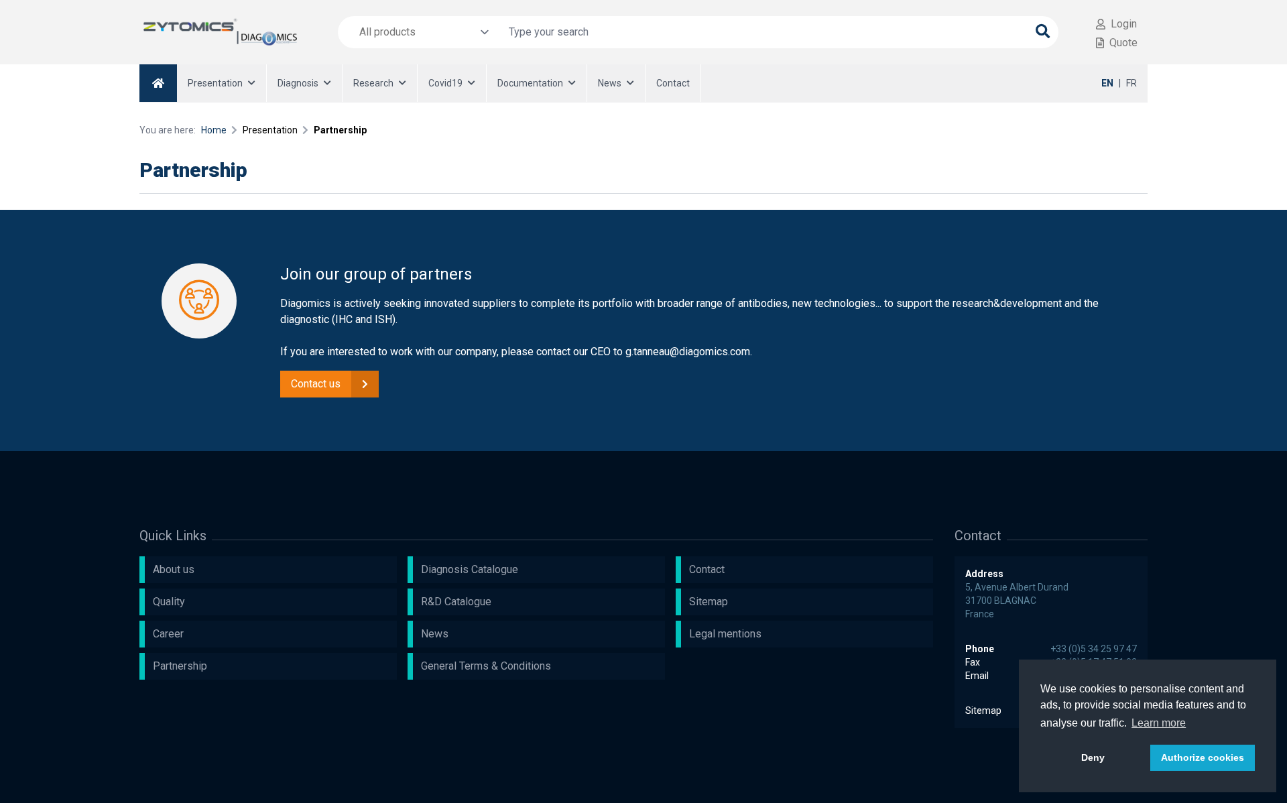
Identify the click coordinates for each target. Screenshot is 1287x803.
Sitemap (983, 710)
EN (1107, 83)
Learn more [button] (1158, 723)
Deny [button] (1093, 757)
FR (1131, 83)
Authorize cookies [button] (1202, 757)
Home (214, 130)
